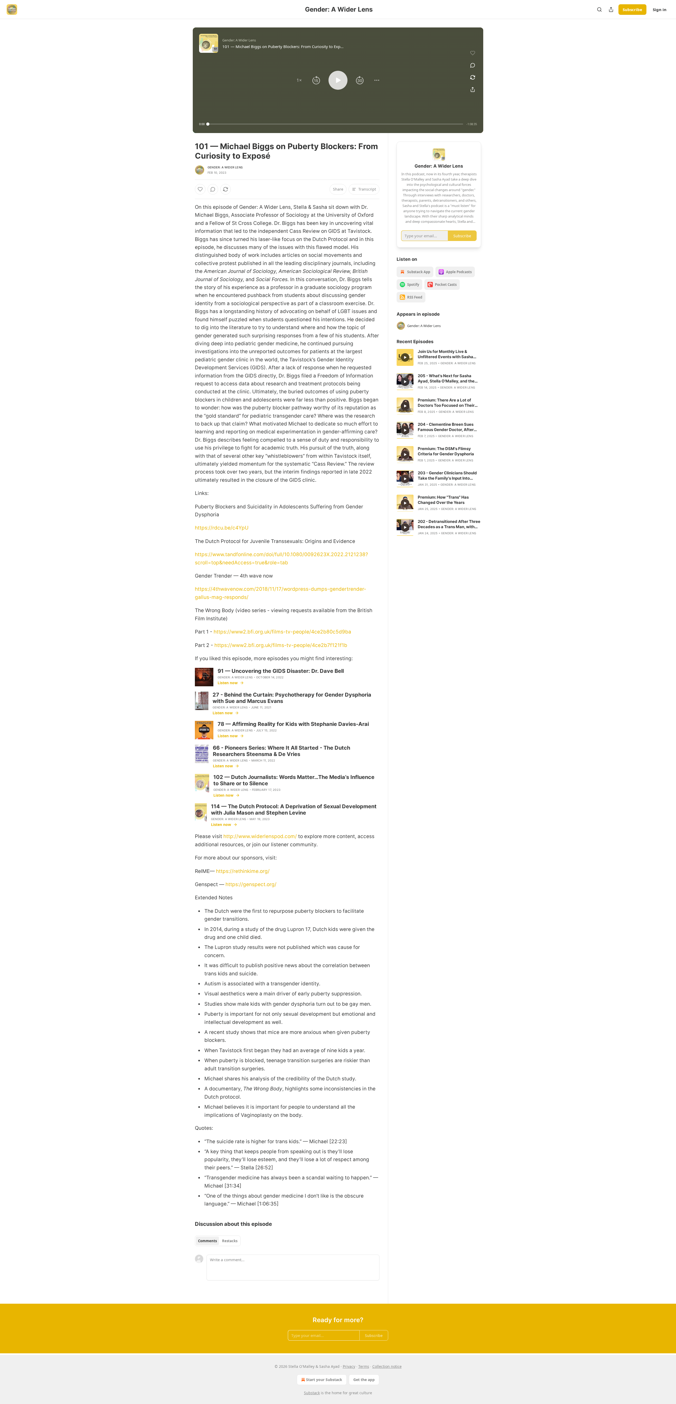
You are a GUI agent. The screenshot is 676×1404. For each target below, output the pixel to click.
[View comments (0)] (472, 65)
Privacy (349, 1366)
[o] (405, 357)
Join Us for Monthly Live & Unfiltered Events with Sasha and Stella (445, 354)
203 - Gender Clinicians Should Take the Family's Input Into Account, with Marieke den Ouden (447, 475)
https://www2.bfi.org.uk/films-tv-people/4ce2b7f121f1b (280, 645)
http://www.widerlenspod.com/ (260, 836)
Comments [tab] (207, 1240)
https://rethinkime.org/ (243, 871)
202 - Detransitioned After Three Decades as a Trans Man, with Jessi (449, 524)
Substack (312, 1392)
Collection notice (387, 1366)
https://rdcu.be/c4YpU (221, 528)
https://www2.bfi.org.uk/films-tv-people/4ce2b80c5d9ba (282, 632)
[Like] (200, 189)
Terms (363, 1366)
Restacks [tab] (229, 1240)
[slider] (335, 124)
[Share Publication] (611, 9)
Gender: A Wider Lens (225, 167)
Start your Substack (324, 1379)
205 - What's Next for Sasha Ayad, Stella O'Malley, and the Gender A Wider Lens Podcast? (447, 378)
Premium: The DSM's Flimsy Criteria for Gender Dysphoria (446, 451)
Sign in (659, 9)
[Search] (599, 9)
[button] (299, 80)
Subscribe (632, 9)
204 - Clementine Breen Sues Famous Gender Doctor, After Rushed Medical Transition (446, 427)
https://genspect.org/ (251, 884)
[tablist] (218, 1241)
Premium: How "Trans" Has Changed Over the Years (443, 500)
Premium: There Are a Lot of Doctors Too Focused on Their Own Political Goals (446, 403)
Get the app (364, 1379)
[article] (439, 357)
